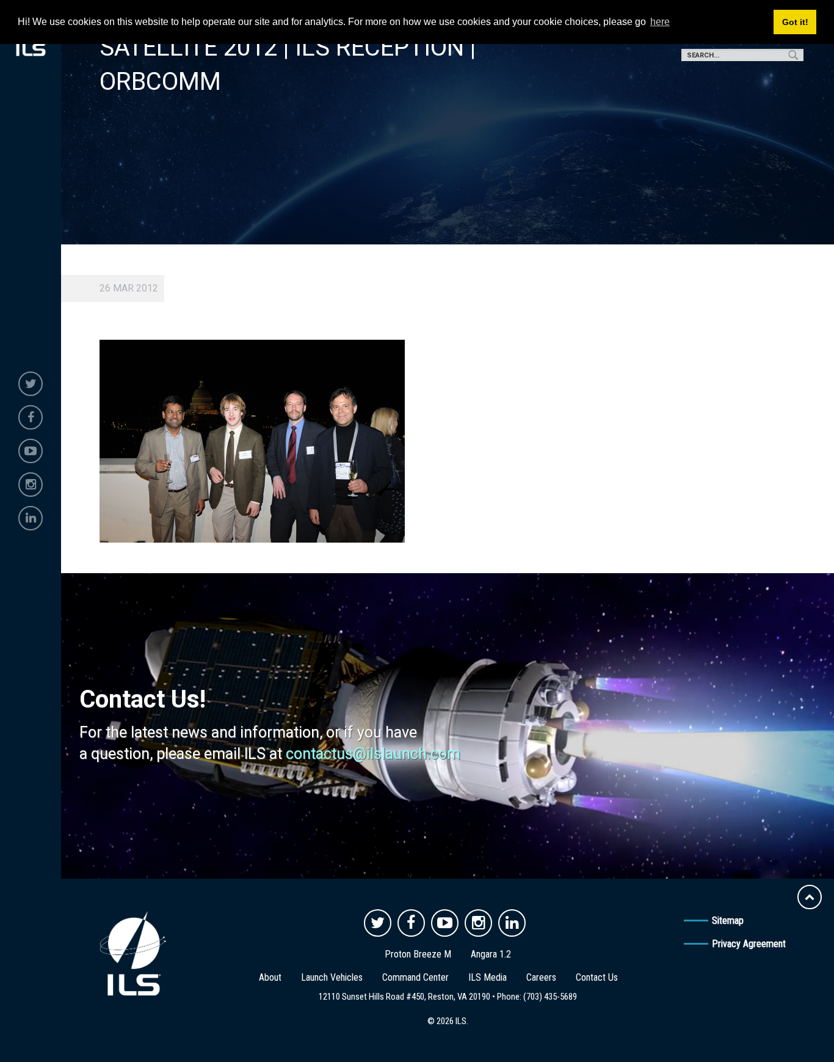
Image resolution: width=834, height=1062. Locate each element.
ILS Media (487, 977)
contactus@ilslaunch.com (373, 754)
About (270, 977)
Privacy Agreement (749, 944)
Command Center (415, 977)
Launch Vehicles (332, 977)
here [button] (660, 21)
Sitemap (728, 920)
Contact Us (597, 977)
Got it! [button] (795, 22)
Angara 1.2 (491, 954)
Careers (541, 977)
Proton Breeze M (418, 954)
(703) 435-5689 (550, 996)
